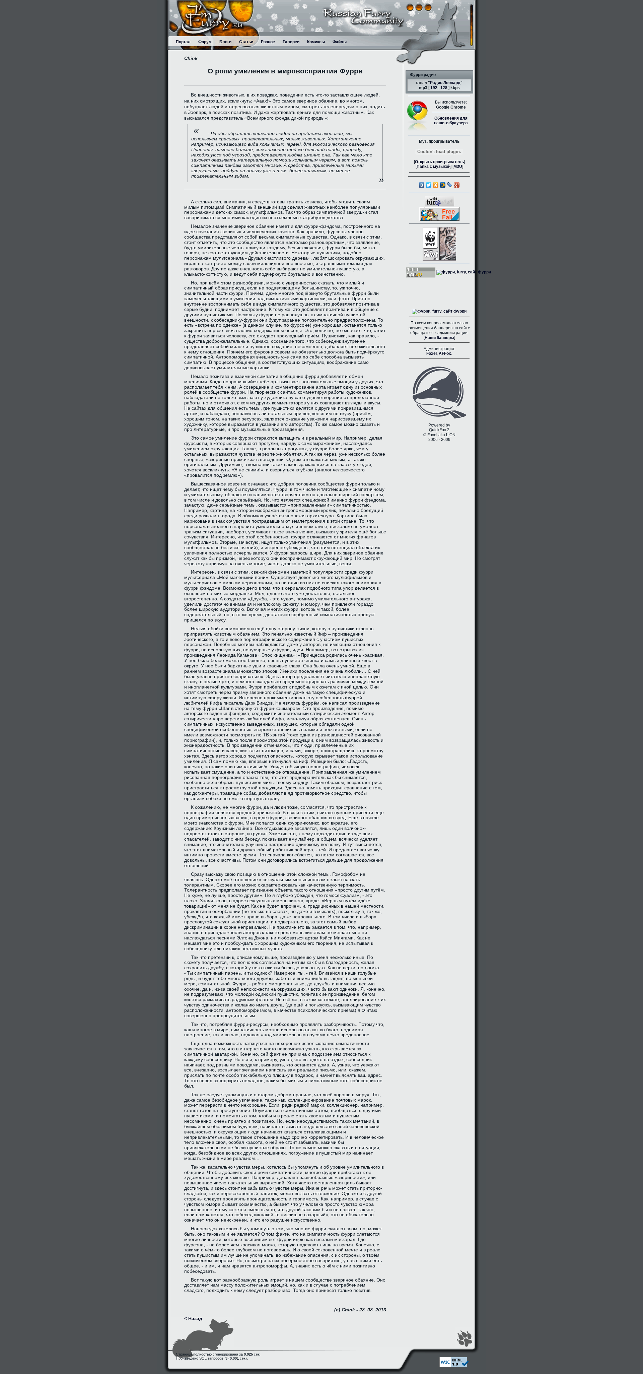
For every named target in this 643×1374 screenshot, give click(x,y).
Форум (205, 42)
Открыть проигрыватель (439, 161)
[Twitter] (428, 185)
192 (433, 87)
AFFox (445, 353)
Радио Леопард (445, 82)
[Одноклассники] (435, 185)
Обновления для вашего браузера (451, 120)
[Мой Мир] (442, 185)
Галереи (291, 42)
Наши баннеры (439, 337)
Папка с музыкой (433, 166)
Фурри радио (423, 74)
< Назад (193, 1318)
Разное (268, 42)
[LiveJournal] (449, 185)
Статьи (246, 42)
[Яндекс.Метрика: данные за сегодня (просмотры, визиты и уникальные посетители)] (439, 311)
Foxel (431, 353)
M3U (457, 166)
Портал (183, 42)
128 (443, 87)
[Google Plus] (456, 185)
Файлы (340, 42)
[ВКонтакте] (421, 185)
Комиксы (316, 42)
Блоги (225, 42)
